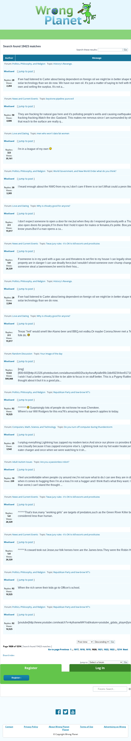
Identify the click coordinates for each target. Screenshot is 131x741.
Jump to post (26, 71)
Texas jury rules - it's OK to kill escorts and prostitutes (73, 243)
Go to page (53, 649)
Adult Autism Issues (22, 461)
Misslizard (9, 71)
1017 (76, 649)
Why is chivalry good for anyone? (53, 205)
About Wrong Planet (59, 726)
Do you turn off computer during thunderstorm (88, 426)
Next (125, 649)
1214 (119, 649)
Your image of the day (51, 353)
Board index (8, 655)
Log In (100, 668)
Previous (64, 649)
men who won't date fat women (53, 133)
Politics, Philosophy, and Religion (28, 63)
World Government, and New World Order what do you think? (84, 171)
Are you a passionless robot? (54, 461)
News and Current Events (25, 98)
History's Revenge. (62, 63)
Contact (9, 726)
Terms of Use (86, 726)
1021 (100, 649)
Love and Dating (20, 133)
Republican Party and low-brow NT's (71, 392)
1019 (88, 649)
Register (31, 668)
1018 (82, 649)
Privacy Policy (31, 726)
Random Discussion (22, 353)
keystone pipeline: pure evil (60, 98)
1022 (106, 649)
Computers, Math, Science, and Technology (34, 426)
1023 (112, 649)
